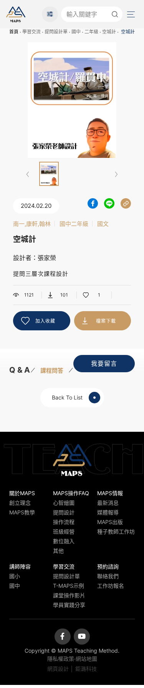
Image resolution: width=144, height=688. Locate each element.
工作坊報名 (110, 585)
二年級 (91, 32)
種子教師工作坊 (116, 531)
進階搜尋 (50, 14)
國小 (14, 576)
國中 (76, 32)
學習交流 (31, 32)
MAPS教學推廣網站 (15, 14)
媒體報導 (108, 512)
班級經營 (63, 531)
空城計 (109, 32)
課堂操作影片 (69, 595)
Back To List (67, 397)
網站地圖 (86, 658)
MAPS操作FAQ (71, 493)
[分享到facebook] (93, 203)
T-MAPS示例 (68, 585)
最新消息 (108, 502)
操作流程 (63, 522)
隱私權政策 (60, 658)
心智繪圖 (63, 502)
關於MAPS (22, 493)
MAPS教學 (22, 512)
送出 (114, 14)
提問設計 (63, 512)
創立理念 (20, 502)
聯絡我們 (108, 576)
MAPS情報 (110, 493)
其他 (58, 550)
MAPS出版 (110, 522)
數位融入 (63, 541)
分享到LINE (109, 203)
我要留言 (104, 363)
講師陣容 (20, 566)
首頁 (13, 32)
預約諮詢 (108, 566)
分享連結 (126, 203)
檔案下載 (106, 321)
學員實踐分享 (69, 605)
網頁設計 (58, 668)
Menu (130, 14)
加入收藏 (45, 321)
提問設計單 (56, 32)
